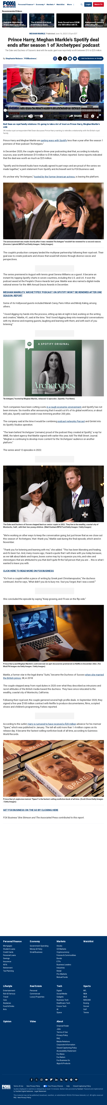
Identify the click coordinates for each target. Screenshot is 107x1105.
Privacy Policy (62, 1035)
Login (88, 4)
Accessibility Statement (66, 1051)
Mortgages (7, 946)
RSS (61, 1080)
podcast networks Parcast (71, 421)
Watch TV (98, 4)
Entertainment (9, 991)
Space (59, 1012)
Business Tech (63, 1000)
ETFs (59, 961)
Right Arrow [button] (102, 20)
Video (33, 1021)
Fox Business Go (63, 1060)
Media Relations (63, 1041)
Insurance (7, 961)
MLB (85, 997)
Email (75, 58)
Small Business (36, 952)
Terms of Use (62, 1032)
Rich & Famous (9, 994)
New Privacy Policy (33, 1086)
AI (57, 1009)
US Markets (61, 949)
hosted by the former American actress (54, 176)
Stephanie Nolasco (14, 58)
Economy (40, 4)
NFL (84, 991)
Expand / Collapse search (81, 4)
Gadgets (60, 997)
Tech (59, 986)
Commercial (35, 994)
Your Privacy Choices (55, 1086)
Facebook (55, 58)
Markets (50, 4)
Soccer (86, 1006)
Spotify (71, 1080)
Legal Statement (40, 1091)
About (60, 1021)
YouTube (46, 1080)
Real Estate (36, 986)
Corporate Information (66, 1045)
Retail (59, 971)
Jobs (59, 1029)
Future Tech (61, 1006)
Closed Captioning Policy (67, 1048)
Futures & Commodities (66, 955)
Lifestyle (7, 986)
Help (68, 1086)
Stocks (59, 946)
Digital (59, 991)
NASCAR (87, 1000)
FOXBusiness (30, 58)
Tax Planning (8, 971)
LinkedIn (56, 1080)
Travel (5, 997)
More (69, 4)
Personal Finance (25, 4)
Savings (6, 958)
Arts (5, 1009)
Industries (61, 968)
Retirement (8, 968)
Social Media (62, 994)
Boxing (86, 1003)
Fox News (60, 1054)
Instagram (41, 1080)
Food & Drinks (8, 1006)
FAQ (58, 1038)
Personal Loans (9, 955)
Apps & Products (63, 1063)
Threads (65, 58)
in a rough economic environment (64, 407)
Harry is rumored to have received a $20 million (52, 724)
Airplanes (7, 1003)
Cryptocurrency (63, 952)
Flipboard (51, 1080)
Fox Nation (61, 1057)
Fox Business (9, 4)
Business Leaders (64, 965)
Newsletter (66, 1080)
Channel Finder (63, 1026)
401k (5, 965)
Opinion (7, 1021)
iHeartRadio (76, 1080)
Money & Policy (36, 949)
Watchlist (60, 4)
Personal (33, 991)
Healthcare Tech (63, 1003)
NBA (85, 994)
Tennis (86, 1012)
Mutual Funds (62, 977)
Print (70, 58)
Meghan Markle (37, 34)
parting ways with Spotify (54, 140)
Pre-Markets (62, 974)
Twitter (60, 58)
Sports (87, 986)
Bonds (59, 958)
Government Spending (39, 946)
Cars (5, 1000)
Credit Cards (8, 952)
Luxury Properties (37, 997)
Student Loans (9, 949)
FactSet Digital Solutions (24, 1091)
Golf (85, 1009)
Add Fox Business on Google (91, 58)
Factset (80, 1089)
